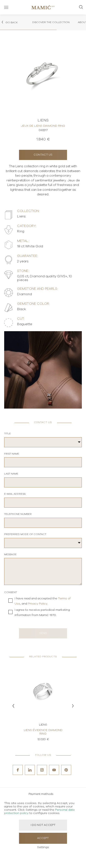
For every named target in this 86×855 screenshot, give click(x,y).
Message (10, 554)
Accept (43, 838)
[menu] (6, 7)
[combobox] (43, 442)
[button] (13, 705)
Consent (10, 592)
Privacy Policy (37, 603)
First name (11, 453)
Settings (43, 847)
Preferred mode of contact (25, 534)
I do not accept (43, 825)
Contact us (43, 155)
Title (7, 433)
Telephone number (18, 514)
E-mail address (14, 494)
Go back (11, 22)
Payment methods (41, 794)
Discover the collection (51, 22)
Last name (11, 473)
